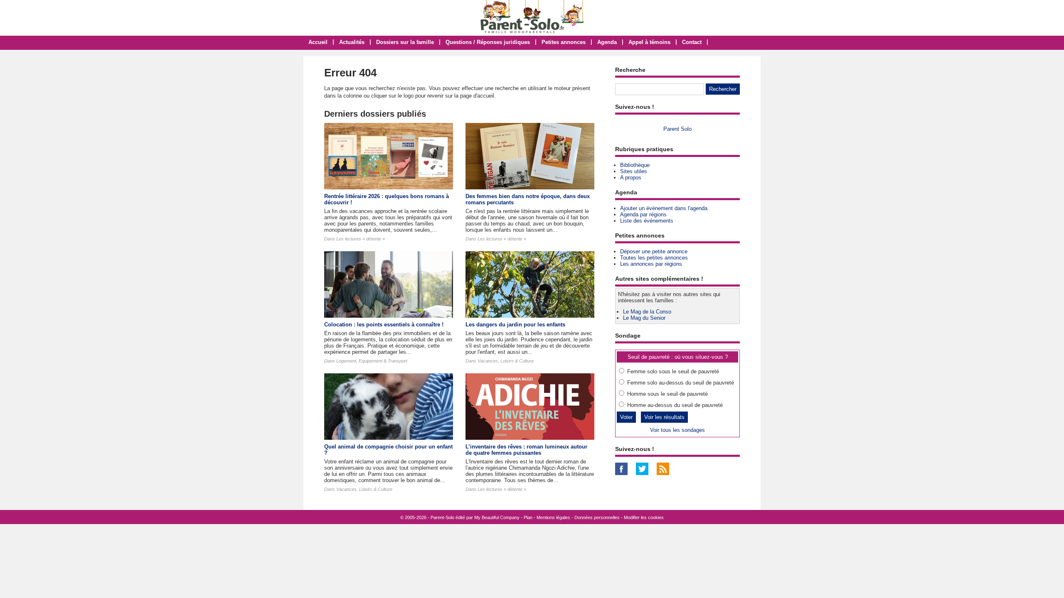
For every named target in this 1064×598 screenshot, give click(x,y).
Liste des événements (646, 221)
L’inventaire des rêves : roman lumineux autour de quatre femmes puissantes (526, 450)
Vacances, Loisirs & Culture (506, 360)
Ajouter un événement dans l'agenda (663, 208)
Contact (692, 42)
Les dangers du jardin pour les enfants (515, 324)
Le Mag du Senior (644, 318)
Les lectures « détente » (360, 238)
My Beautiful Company (497, 517)
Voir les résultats (664, 417)
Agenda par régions (643, 214)
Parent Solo (677, 129)
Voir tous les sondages (677, 430)
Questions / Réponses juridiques (488, 42)
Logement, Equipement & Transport (371, 360)
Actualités (352, 42)
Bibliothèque (635, 165)
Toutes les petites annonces (654, 258)
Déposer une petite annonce (653, 251)
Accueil (318, 42)
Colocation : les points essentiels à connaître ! (383, 324)
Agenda (607, 42)
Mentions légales (553, 517)
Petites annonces (564, 42)
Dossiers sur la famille (405, 42)
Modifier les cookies (644, 517)
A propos (630, 177)
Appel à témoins (649, 42)
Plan (528, 517)
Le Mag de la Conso (647, 312)
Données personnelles (597, 517)
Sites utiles (633, 171)
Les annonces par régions (651, 264)
